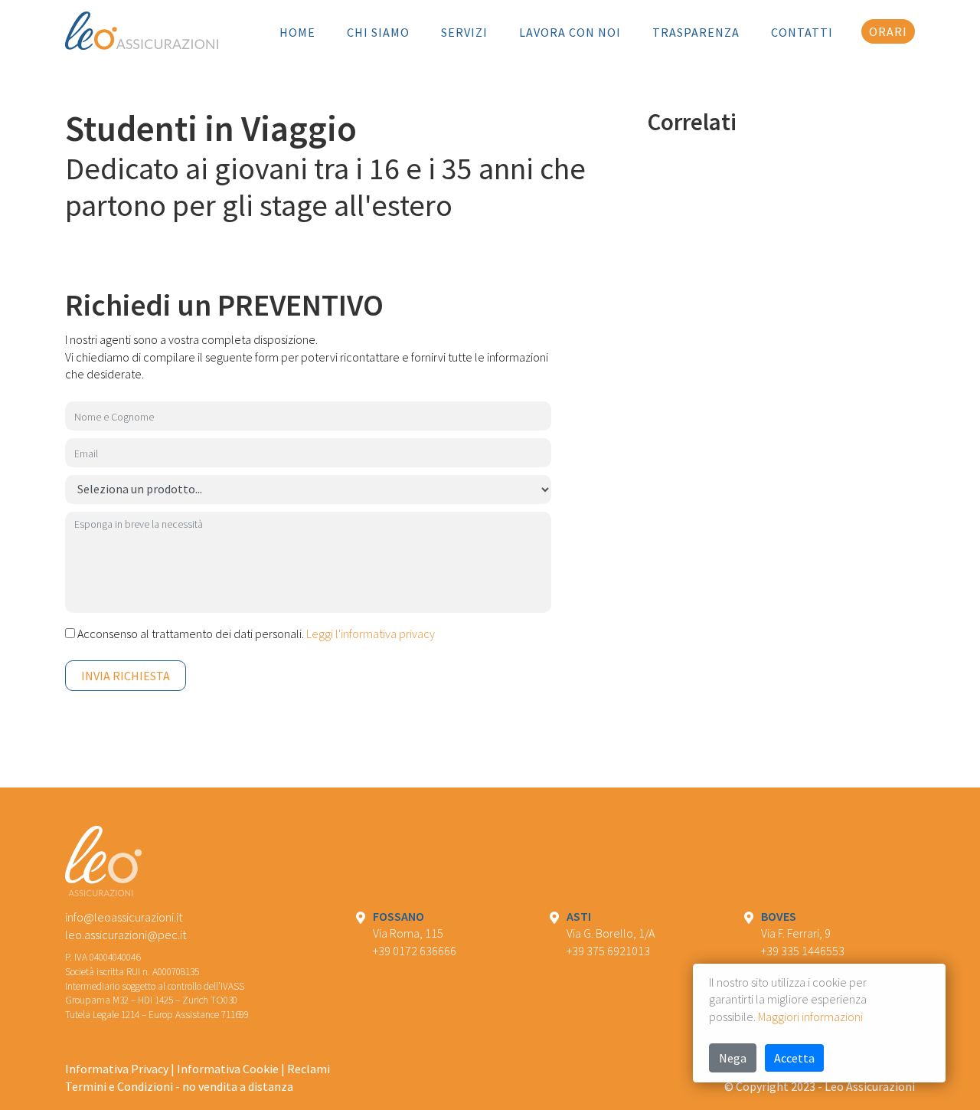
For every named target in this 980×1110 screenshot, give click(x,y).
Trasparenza (696, 32)
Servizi (464, 32)
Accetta (794, 1058)
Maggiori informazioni (810, 1016)
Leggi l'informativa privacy (370, 633)
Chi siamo (378, 32)
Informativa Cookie (228, 1068)
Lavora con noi (570, 32)
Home (297, 32)
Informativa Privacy (116, 1068)
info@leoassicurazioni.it (123, 917)
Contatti (802, 32)
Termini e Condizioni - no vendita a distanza (179, 1086)
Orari (888, 31)
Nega (732, 1058)
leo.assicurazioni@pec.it (125, 934)
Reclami (308, 1068)
